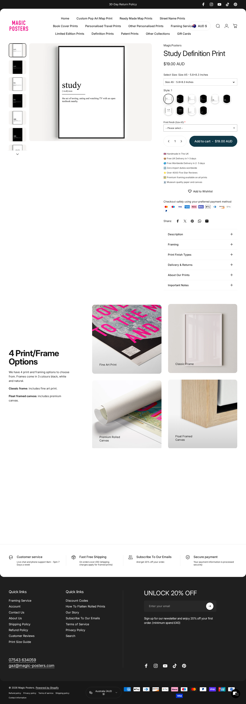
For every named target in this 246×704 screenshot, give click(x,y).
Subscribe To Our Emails (83, 618)
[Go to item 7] (17, 152)
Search (70, 636)
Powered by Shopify (47, 687)
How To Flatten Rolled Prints (85, 606)
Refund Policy (18, 630)
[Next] (142, 98)
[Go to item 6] (17, 135)
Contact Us (16, 612)
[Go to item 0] (17, 50)
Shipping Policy (19, 624)
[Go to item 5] (17, 118)
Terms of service (45, 693)
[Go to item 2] (17, 67)
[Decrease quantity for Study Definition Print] (168, 141)
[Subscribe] (209, 606)
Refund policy (15, 693)
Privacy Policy (75, 630)
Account (14, 606)
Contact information (17, 698)
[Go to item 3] (17, 84)
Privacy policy (29, 693)
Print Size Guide (20, 642)
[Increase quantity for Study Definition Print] (182, 141)
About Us (15, 618)
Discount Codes (77, 600)
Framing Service (20, 600)
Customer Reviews (21, 636)
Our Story (72, 612)
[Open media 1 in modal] (90, 92)
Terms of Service (77, 624)
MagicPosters (173, 45)
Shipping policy (62, 693)
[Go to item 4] (17, 101)
